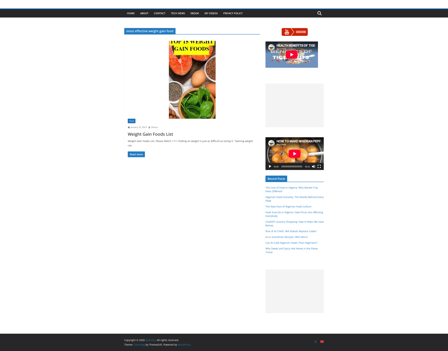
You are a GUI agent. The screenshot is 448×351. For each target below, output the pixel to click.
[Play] (270, 166)
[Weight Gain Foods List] (192, 80)
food (131, 121)
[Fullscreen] (319, 166)
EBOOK (195, 13)
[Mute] (313, 166)
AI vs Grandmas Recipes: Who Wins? (286, 237)
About (144, 13)
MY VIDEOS (211, 13)
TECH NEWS (178, 13)
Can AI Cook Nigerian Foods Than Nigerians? (291, 242)
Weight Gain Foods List (150, 134)
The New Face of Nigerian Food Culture (288, 206)
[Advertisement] (294, 105)
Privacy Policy (233, 13)
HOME (131, 13)
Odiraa (154, 127)
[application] (294, 153)
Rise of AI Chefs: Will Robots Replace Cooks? (291, 231)
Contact (159, 13)
